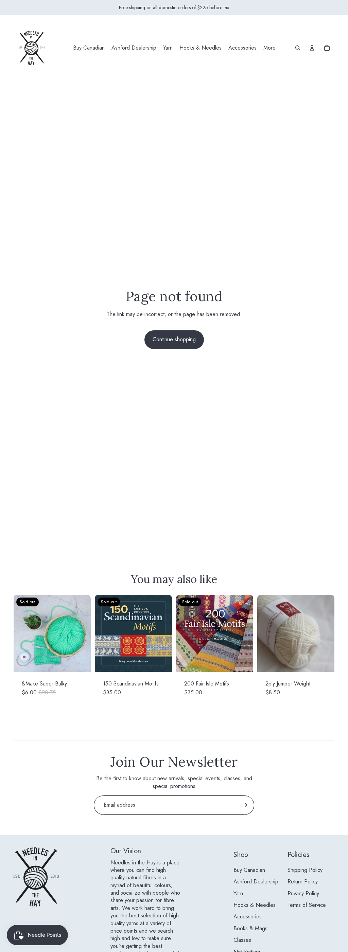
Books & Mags (250, 928)
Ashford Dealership (255, 881)
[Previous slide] (19, 633)
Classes (242, 940)
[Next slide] (85, 633)
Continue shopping (174, 339)
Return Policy (303, 881)
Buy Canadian (249, 870)
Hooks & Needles (254, 905)
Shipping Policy (305, 870)
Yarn (238, 893)
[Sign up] (244, 805)
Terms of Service (307, 905)
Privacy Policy (303, 893)
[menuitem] (89, 47)
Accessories (247, 916)
